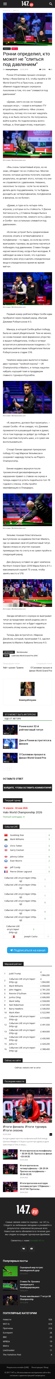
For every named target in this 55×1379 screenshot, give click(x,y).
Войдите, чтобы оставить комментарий (27, 787)
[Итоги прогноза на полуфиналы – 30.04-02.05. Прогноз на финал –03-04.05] (10, 1154)
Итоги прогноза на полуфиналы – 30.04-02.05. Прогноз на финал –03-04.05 (36, 1154)
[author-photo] (28, 696)
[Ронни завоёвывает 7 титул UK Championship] (10, 1300)
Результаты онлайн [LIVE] (18, 1367)
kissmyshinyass (12, 69)
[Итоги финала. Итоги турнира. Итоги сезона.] (27, 1105)
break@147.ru (37, 1240)
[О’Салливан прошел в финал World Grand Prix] (10, 758)
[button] (5, 4)
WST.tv (16, 10)
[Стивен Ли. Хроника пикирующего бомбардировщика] (10, 1285)
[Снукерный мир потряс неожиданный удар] (10, 1271)
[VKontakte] (24, 1249)
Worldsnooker (22, 652)
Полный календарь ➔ (14, 816)
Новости (6, 10)
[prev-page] (5, 769)
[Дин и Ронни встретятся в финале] (10, 744)
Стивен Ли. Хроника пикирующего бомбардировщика (30, 1284)
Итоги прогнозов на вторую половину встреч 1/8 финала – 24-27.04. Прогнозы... (35, 1186)
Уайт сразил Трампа (13, 667)
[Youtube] (31, 1249)
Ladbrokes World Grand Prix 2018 (24, 655)
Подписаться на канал (29, 950)
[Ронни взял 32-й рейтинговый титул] (10, 730)
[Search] (51, 4)
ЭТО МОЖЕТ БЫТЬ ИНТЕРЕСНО (20, 714)
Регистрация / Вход (40, 1367)
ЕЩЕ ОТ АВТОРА (13, 718)
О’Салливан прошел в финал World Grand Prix (40, 669)
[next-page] (9, 769)
